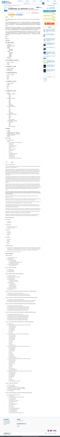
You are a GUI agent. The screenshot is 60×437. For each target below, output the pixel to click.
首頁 (5, 5)
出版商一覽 (5, 424)
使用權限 (46, 79)
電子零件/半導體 (14, 5)
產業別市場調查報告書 (7, 420)
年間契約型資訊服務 (6, 423)
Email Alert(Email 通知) (20, 420)
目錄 (12, 16)
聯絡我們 (18, 426)
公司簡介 (18, 425)
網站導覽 (54, 433)
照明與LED (18, 5)
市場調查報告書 (9, 5)
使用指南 (45, 433)
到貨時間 (46, 78)
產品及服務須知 (50, 433)
